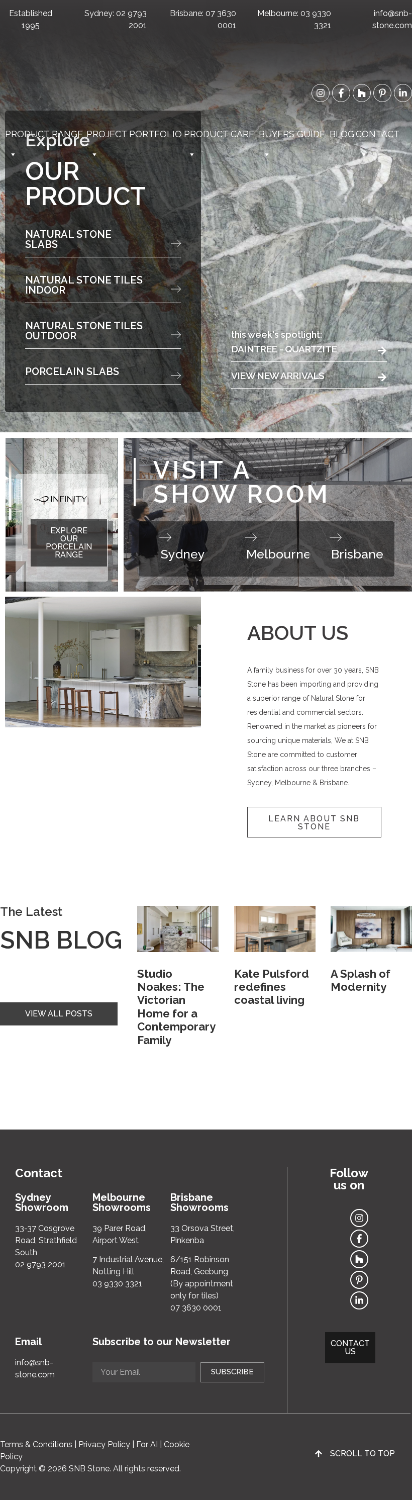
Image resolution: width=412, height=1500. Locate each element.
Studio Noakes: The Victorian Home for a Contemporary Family (176, 1007)
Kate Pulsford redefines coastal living (271, 987)
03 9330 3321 (117, 1283)
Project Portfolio (134, 134)
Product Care (219, 134)
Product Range (44, 134)
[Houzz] (362, 93)
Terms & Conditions (36, 1444)
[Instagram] (321, 93)
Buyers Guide (292, 134)
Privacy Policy (104, 1444)
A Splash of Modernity (360, 980)
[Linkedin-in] (403, 93)
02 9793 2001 (40, 1264)
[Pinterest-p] (382, 93)
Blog (342, 134)
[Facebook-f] (341, 93)
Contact (377, 134)
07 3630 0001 (196, 1307)
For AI (147, 1444)
